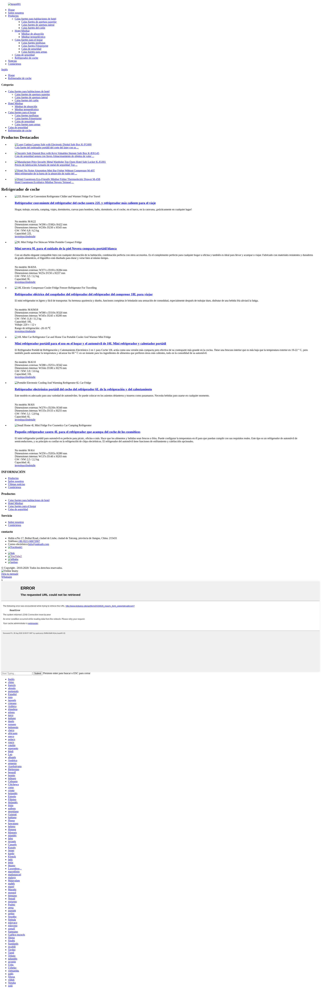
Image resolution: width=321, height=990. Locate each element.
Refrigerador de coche (26, 57)
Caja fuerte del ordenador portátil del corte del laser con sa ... (47, 147)
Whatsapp (6, 576)
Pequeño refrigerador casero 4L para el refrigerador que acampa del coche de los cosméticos (77, 432)
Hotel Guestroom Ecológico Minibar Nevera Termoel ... (44, 182)
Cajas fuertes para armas (34, 51)
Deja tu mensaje (9, 573)
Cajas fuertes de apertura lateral (37, 24)
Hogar (11, 9)
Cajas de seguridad (31, 48)
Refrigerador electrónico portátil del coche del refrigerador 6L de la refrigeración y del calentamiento (83, 389)
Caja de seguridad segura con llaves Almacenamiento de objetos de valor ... (54, 156)
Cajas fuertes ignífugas (33, 42)
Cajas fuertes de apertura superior (39, 21)
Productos (13, 15)
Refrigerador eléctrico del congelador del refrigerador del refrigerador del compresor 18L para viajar (84, 294)
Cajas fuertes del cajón (33, 27)
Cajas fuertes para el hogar (29, 39)
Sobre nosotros (16, 12)
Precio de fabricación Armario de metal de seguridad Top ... (46, 164)
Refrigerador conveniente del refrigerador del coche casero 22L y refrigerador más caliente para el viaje (85, 203)
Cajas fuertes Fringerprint (34, 45)
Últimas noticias (16, 484)
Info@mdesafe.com (38, 544)
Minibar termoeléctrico (33, 36)
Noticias (12, 60)
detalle (32, 236)
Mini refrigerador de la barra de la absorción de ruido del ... (46, 173)
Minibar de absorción (32, 33)
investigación (22, 236)
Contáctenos (14, 63)
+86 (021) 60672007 (29, 541)
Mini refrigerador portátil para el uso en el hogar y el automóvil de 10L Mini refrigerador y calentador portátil (90, 343)
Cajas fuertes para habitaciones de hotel (35, 18)
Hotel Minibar (22, 30)
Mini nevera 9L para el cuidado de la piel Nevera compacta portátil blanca (66, 248)
